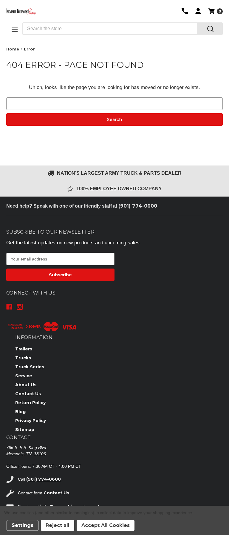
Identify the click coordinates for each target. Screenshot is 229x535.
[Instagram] (20, 307)
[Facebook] (9, 307)
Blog (20, 411)
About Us (25, 384)
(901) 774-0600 (137, 206)
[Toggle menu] (14, 29)
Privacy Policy (30, 420)
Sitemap (24, 429)
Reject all (57, 525)
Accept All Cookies (105, 525)
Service (23, 375)
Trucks (23, 358)
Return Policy (30, 402)
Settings (22, 525)
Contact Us (28, 393)
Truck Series (29, 367)
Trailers (23, 349)
